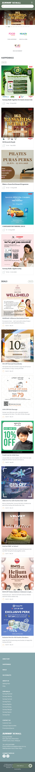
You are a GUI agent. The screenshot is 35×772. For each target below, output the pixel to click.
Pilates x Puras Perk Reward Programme (15, 169)
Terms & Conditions (23, 752)
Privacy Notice (15, 752)
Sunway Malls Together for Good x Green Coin (17, 85)
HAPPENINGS (7, 649)
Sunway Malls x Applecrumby (11, 254)
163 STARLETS (7, 660)
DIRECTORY (6, 644)
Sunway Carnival (7, 684)
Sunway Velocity (7, 681)
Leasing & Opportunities (9, 711)
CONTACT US (6, 705)
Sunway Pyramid (7, 679)
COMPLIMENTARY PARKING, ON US (13, 211)
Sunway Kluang (7, 692)
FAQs (4, 671)
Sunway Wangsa (7, 694)
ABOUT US (6, 666)
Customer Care (7, 708)
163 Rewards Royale (8, 127)
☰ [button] (32, 3)
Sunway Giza (6, 700)
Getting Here (6, 669)
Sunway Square (7, 697)
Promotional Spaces (8, 713)
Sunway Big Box (7, 689)
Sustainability (17, 754)
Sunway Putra (7, 687)
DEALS (5, 655)
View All (4, 47)
